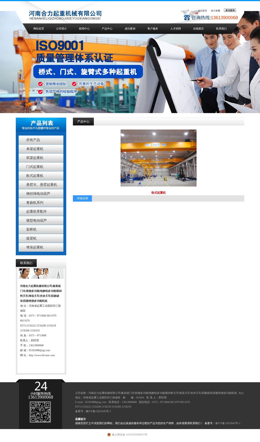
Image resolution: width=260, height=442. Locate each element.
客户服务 (153, 28)
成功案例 (130, 28)
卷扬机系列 (34, 202)
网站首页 (38, 28)
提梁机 (31, 238)
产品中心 (107, 28)
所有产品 (33, 140)
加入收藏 (215, 10)
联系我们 (221, 28)
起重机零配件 (36, 211)
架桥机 (31, 229)
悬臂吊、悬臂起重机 (41, 185)
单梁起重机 (34, 149)
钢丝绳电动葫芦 (38, 193)
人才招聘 (175, 28)
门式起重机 (34, 167)
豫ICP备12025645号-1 (98, 411)
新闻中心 (84, 28)
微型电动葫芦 (36, 220)
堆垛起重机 (34, 247)
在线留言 (198, 28)
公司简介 (61, 28)
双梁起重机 (34, 158)
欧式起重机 (34, 176)
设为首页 (202, 10)
